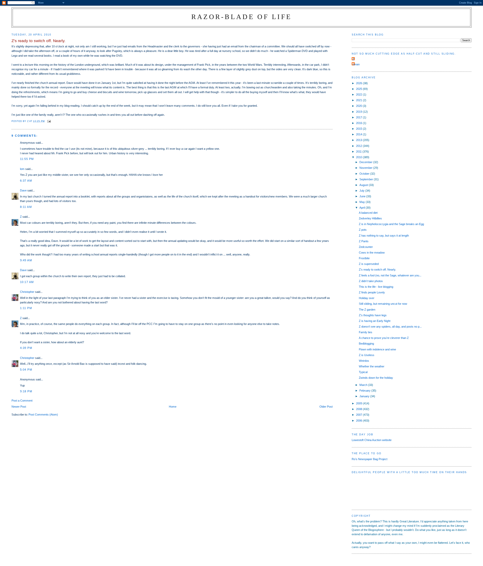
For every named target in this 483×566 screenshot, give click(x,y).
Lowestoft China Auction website (371, 440)
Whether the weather (371, 366)
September (366, 179)
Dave (23, 190)
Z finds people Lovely (372, 292)
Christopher (27, 291)
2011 (359, 151)
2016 (359, 123)
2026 (359, 83)
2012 (359, 145)
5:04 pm (26, 369)
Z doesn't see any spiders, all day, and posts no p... (390, 326)
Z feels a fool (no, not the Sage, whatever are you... (390, 275)
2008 (359, 409)
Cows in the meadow (372, 252)
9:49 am (26, 260)
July (362, 190)
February (365, 390)
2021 (359, 100)
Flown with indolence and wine (377, 349)
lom (22, 168)
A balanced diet (368, 212)
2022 (359, 94)
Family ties (365, 332)
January (364, 396)
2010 (359, 157)
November (366, 167)
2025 (359, 88)
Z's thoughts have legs (373, 315)
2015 (359, 128)
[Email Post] (48, 121)
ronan (356, 64)
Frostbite (364, 258)
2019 (359, 111)
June (362, 196)
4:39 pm (26, 347)
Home (172, 406)
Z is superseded (369, 263)
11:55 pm (27, 158)
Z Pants (363, 241)
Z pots (363, 229)
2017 (359, 117)
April (362, 207)
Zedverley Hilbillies (370, 218)
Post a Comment (22, 400)
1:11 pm (26, 308)
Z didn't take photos (371, 281)
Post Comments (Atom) (43, 414)
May (362, 202)
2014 (359, 134)
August (364, 185)
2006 (359, 420)
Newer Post (19, 406)
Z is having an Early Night (374, 320)
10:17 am (27, 282)
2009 (359, 403)
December (366, 162)
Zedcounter (366, 246)
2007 (359, 414)
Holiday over (366, 298)
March (363, 384)
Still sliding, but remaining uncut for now (383, 303)
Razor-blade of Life (241, 17)
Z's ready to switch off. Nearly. (377, 269)
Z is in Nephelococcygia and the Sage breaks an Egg (391, 224)
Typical (363, 372)
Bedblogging (366, 343)
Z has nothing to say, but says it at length (384, 235)
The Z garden (367, 309)
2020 (359, 105)
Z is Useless (366, 355)
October (364, 173)
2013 (359, 140)
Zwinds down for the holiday (376, 377)
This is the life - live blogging (376, 286)
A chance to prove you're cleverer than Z (384, 337)
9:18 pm (26, 391)
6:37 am (26, 180)
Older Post (326, 406)
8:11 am (26, 206)
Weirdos (364, 360)
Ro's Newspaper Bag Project (369, 459)
